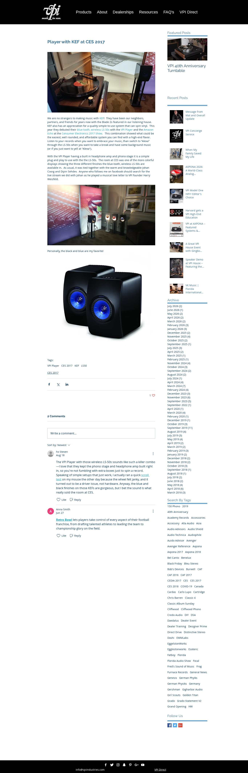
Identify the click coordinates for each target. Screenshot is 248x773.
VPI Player (53, 365)
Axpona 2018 (193, 552)
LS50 (84, 365)
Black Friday (174, 563)
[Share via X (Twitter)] (58, 384)
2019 (185, 506)
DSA (193, 615)
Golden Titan (190, 695)
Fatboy (171, 655)
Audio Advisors (176, 529)
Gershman (173, 689)
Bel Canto (173, 557)
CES (185, 580)
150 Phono (173, 506)
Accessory (173, 523)
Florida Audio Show (179, 660)
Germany (194, 683)
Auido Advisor (175, 540)
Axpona (197, 546)
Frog (199, 666)
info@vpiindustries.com (90, 769)
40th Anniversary (177, 512)
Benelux (186, 557)
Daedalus (173, 620)
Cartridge (199, 592)
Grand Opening (176, 706)
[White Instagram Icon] (118, 765)
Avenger (191, 540)
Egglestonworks (176, 649)
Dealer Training (176, 626)
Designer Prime (197, 626)
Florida (182, 655)
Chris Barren (175, 597)
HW (190, 706)
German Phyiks (188, 678)
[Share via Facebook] (49, 384)
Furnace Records (177, 672)
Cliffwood (173, 609)
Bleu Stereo (191, 563)
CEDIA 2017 (174, 580)
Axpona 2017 (175, 552)
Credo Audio (174, 615)
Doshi (170, 637)
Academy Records (178, 517)
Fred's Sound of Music (180, 666)
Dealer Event (188, 620)
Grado (171, 701)
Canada (199, 586)
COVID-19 (186, 586)
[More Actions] (153, 453)
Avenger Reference (178, 546)
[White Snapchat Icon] (124, 765)
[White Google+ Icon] (137, 765)
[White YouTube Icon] (143, 765)
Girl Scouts (173, 695)
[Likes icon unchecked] (58, 499)
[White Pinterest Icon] (130, 765)
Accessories (198, 517)
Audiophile (194, 535)
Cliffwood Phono (191, 609)
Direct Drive (174, 632)
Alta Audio (188, 523)
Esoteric (193, 649)
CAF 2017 (186, 575)
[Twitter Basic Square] (175, 725)
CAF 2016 (172, 575)
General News (198, 672)
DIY (187, 615)
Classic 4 (190, 597)
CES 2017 (66, 365)
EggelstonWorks (177, 643)
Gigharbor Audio (192, 689)
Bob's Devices (175, 569)
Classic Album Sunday (180, 603)
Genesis (172, 678)
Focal (196, 660)
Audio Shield (195, 529)
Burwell (190, 569)
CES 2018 (172, 586)
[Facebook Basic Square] (169, 725)
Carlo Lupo (184, 592)
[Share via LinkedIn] (67, 384)
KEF (77, 365)
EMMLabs (182, 637)
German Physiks (177, 683)
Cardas (171, 592)
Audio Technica (176, 535)
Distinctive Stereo (194, 632)
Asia (198, 523)
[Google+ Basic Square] (180, 725)
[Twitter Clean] (112, 765)
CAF (200, 569)
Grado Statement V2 (189, 701)
